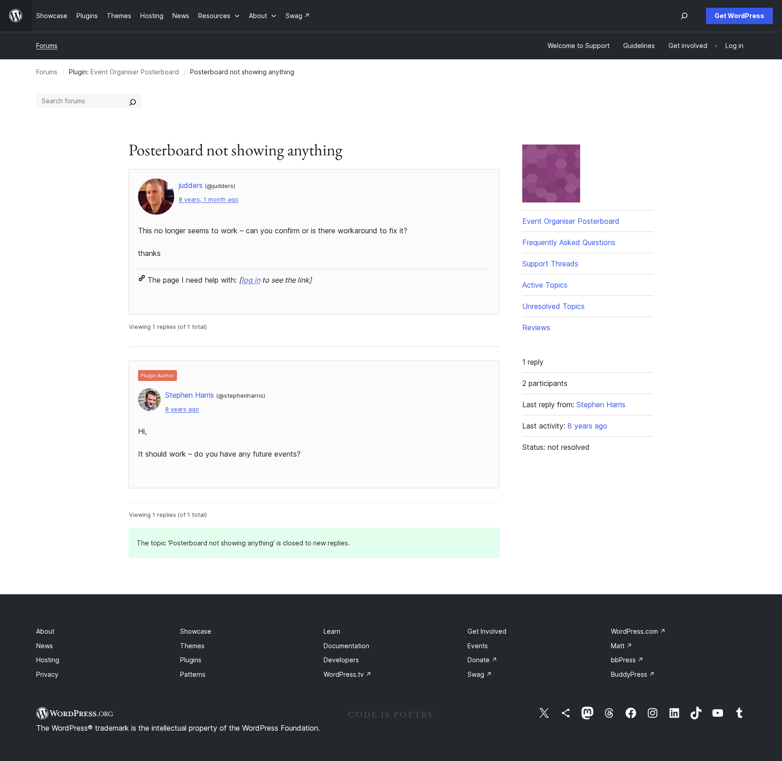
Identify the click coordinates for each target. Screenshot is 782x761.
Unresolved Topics (553, 306)
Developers (341, 660)
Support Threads (550, 263)
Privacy (47, 674)
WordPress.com (638, 631)
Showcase (195, 631)
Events (477, 646)
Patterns (192, 674)
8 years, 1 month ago (208, 199)
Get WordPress (739, 15)
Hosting (47, 660)
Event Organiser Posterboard (135, 72)
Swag (479, 674)
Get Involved (486, 631)
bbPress (627, 660)
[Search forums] (132, 101)
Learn (332, 631)
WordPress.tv (348, 674)
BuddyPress (633, 674)
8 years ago (182, 409)
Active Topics (544, 284)
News (44, 646)
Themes (192, 646)
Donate (482, 660)
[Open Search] (684, 16)
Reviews (536, 327)
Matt (621, 646)
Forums (46, 45)
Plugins (190, 660)
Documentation (346, 646)
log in (251, 279)
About (45, 631)
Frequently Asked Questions (568, 242)
